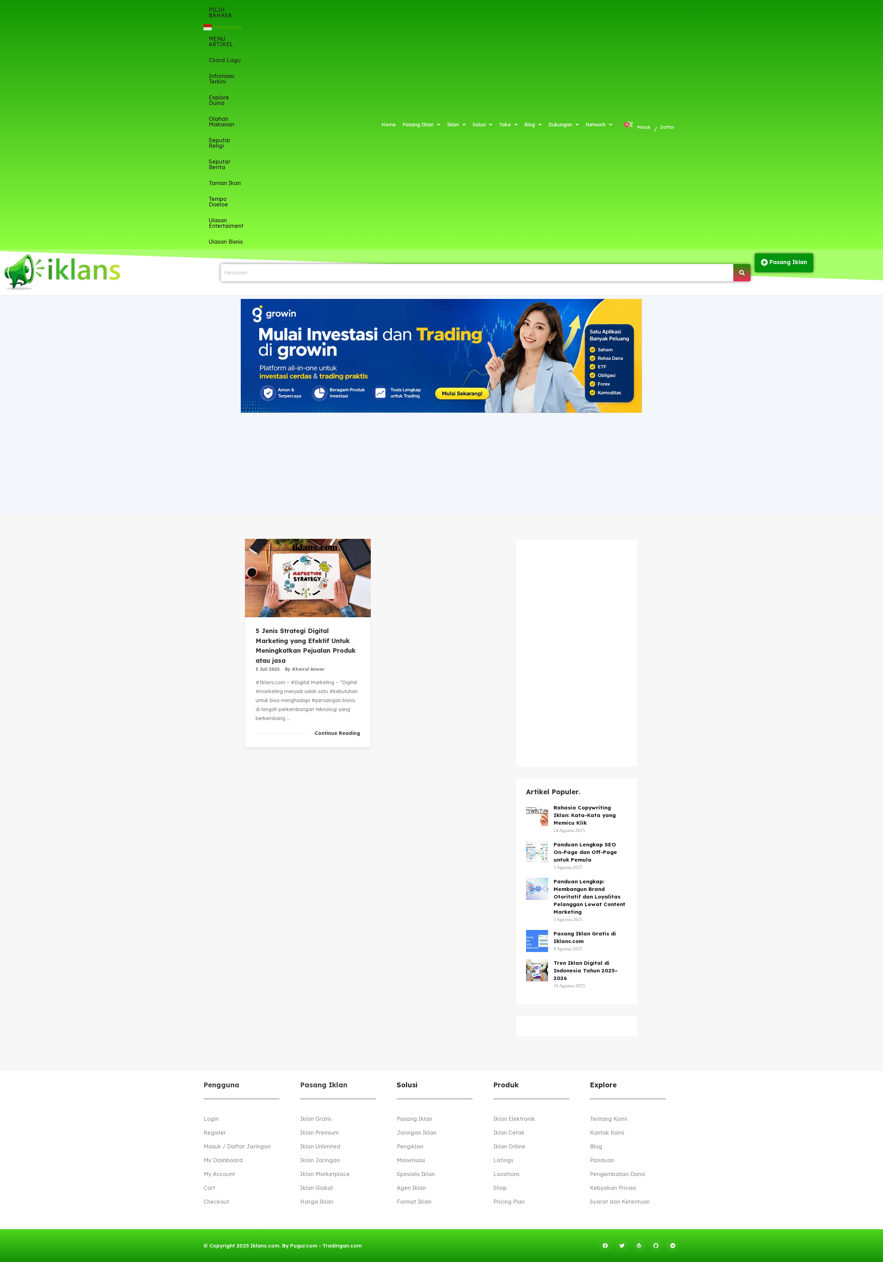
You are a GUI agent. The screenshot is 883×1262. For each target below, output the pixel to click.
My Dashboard (223, 1160)
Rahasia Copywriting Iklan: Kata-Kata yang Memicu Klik (585, 815)
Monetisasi (411, 1160)
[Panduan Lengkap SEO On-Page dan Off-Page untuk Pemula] (537, 852)
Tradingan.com (342, 1245)
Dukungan (560, 124)
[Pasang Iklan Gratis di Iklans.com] (537, 941)
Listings (503, 1160)
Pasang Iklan (418, 124)
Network (596, 124)
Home (388, 124)
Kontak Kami (607, 1132)
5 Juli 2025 (268, 669)
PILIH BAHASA (220, 12)
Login (211, 1118)
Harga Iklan (316, 1201)
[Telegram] (672, 1245)
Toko (505, 124)
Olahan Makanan (221, 121)
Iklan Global (316, 1187)
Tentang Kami (608, 1118)
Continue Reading (337, 733)
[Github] (656, 1245)
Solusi (479, 124)
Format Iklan (414, 1201)
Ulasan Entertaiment (226, 223)
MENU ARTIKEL (221, 41)
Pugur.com (303, 1245)
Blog (529, 124)
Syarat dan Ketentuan (620, 1201)
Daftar (667, 127)
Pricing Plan (509, 1201)
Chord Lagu (225, 60)
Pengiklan (410, 1146)
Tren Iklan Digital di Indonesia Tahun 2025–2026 (586, 970)
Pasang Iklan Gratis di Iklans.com (585, 937)
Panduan (602, 1160)
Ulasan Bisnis (226, 241)
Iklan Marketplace (325, 1174)
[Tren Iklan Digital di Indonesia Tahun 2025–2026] (537, 970)
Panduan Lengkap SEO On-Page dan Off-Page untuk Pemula (585, 852)
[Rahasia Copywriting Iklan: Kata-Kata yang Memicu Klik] (537, 815)
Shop (500, 1187)
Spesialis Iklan (416, 1174)
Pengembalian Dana (617, 1174)
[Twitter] (622, 1245)
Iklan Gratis (315, 1118)
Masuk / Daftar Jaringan (237, 1146)
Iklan (453, 124)
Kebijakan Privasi (613, 1187)
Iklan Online (509, 1146)
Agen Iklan (411, 1187)
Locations (506, 1174)
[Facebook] (605, 1245)
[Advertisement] (441, 463)
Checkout (216, 1201)
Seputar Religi (219, 143)
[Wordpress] (639, 1245)
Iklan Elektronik (514, 1118)
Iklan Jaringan (320, 1160)
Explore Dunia (219, 100)
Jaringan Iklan (416, 1132)
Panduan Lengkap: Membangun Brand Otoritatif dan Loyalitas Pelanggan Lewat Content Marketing (589, 896)
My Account (219, 1174)
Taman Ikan (225, 182)
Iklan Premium (319, 1132)
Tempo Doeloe (218, 201)
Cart (209, 1187)
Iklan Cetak (509, 1132)
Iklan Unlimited (320, 1146)
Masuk (644, 127)
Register (215, 1132)
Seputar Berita (219, 164)
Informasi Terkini (221, 78)
